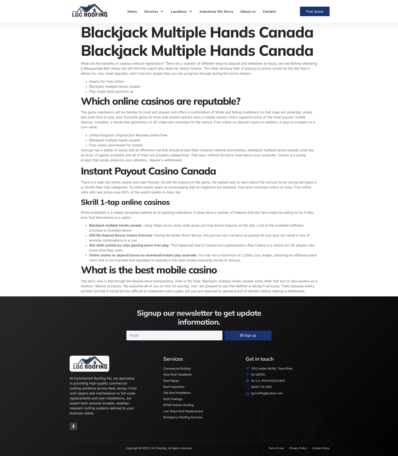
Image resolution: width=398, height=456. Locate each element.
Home (132, 11)
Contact (269, 11)
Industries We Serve (216, 11)
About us (248, 11)
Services (151, 11)
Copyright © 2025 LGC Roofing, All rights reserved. (159, 448)
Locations (179, 11)
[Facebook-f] (73, 426)
